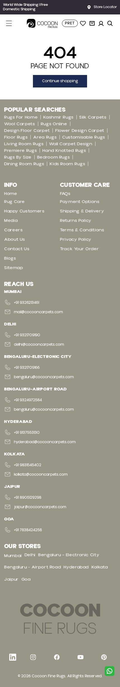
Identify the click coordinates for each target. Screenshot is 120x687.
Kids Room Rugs (67, 164)
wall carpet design (70, 144)
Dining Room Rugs (24, 164)
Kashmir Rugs (58, 117)
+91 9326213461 (26, 302)
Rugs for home (21, 117)
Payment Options (80, 202)
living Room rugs (24, 144)
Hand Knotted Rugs (64, 150)
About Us (14, 239)
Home (10, 193)
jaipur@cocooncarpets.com (40, 507)
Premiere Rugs (20, 150)
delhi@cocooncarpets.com (39, 344)
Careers (13, 230)
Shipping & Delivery (82, 211)
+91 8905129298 (27, 497)
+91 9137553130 (27, 432)
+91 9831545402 (27, 465)
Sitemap (13, 268)
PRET (70, 23)
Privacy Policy (76, 239)
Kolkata (100, 567)
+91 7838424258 (28, 530)
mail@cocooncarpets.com (38, 312)
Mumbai (13, 556)
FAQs (65, 193)
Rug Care (14, 202)
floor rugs (16, 137)
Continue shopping (60, 81)
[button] (12, 23)
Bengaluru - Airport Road (32, 567)
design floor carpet (27, 130)
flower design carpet (79, 130)
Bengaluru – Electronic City (68, 555)
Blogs (10, 258)
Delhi (30, 555)
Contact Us (16, 249)
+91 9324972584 (28, 400)
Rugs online (54, 124)
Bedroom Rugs (53, 157)
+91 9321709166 (27, 367)
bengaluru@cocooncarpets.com (44, 377)
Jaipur (11, 579)
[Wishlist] (83, 23)
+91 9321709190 (27, 335)
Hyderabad (76, 567)
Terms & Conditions (82, 230)
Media (11, 220)
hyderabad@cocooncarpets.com (45, 442)
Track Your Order (79, 249)
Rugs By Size (18, 157)
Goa (26, 579)
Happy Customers (24, 211)
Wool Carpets (19, 124)
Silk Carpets (93, 117)
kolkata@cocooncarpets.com (41, 474)
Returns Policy (76, 220)
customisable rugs (83, 137)
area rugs (45, 137)
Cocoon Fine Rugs (48, 676)
